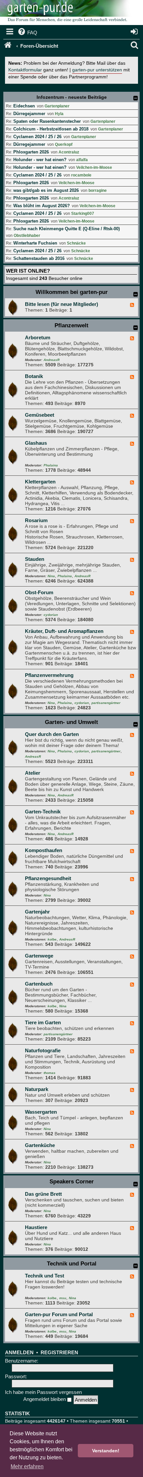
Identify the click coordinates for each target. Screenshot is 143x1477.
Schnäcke (76, 243)
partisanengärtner (105, 703)
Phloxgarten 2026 (31, 151)
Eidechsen (24, 105)
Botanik (34, 376)
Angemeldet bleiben (45, 1399)
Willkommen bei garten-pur (72, 292)
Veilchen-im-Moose (94, 167)
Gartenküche (40, 1145)
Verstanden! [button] (105, 1450)
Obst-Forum (39, 592)
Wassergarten (41, 1112)
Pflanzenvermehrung (49, 675)
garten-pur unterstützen (97, 69)
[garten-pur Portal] (8, 46)
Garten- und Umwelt (71, 722)
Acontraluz (69, 152)
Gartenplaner (57, 106)
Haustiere (36, 1227)
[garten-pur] (66, 13)
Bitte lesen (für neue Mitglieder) (61, 304)
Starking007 (82, 213)
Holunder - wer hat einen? (40, 159)
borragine (97, 190)
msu (62, 1298)
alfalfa (82, 159)
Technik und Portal (71, 1263)
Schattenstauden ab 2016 (39, 258)
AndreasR (52, 360)
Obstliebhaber (27, 235)
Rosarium (36, 520)
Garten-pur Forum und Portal (59, 1314)
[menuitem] (27, 32)
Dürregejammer (29, 113)
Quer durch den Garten (52, 734)
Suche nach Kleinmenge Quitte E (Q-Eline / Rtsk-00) (66, 228)
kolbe (52, 939)
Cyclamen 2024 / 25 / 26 (37, 136)
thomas (50, 1073)
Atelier (32, 773)
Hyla (59, 113)
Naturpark (36, 1089)
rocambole (81, 175)
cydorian (51, 615)
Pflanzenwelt (71, 325)
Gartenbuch (39, 984)
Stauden (34, 559)
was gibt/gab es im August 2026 (46, 190)
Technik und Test (44, 1275)
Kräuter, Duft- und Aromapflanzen (64, 631)
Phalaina (51, 465)
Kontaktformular (25, 69)
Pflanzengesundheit (48, 878)
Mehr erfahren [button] (27, 1466)
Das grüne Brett (43, 1194)
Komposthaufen (43, 850)
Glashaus (36, 443)
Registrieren (59, 1352)
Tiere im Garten (43, 1022)
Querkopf (63, 144)
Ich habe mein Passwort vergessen (43, 1392)
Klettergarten (40, 481)
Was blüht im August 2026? (41, 205)
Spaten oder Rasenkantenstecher (47, 121)
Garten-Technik (43, 811)
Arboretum (37, 337)
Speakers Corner (72, 1181)
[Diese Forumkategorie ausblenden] (135, 294)
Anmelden (19, 1352)
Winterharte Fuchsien (35, 243)
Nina (51, 576)
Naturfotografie (43, 1050)
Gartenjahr (37, 911)
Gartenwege (39, 956)
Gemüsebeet (39, 415)
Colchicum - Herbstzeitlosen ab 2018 (50, 128)
